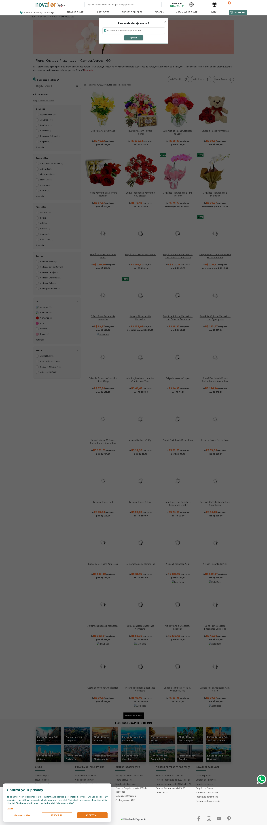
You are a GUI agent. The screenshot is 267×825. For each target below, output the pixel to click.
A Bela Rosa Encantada (207, 792)
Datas (214, 12)
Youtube (219, 818)
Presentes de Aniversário (208, 801)
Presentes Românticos (207, 796)
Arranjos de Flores (187, 12)
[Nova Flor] (50, 4)
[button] (191, 4)
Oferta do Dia (162, 792)
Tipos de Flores (76, 12)
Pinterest (229, 818)
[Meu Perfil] (203, 4)
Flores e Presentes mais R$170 (170, 788)
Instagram (209, 818)
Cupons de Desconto (125, 795)
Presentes (103, 12)
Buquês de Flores (132, 12)
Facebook (199, 818)
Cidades (159, 12)
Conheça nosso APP (125, 800)
